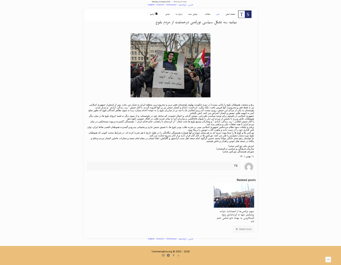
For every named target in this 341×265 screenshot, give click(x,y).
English (151, 5)
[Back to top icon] (328, 259)
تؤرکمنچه (182, 5)
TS (236, 165)
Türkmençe (171, 5)
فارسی (190, 5)
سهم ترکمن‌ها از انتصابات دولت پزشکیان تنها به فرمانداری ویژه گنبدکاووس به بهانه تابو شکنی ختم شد (235, 217)
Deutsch (160, 5)
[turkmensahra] (244, 15)
